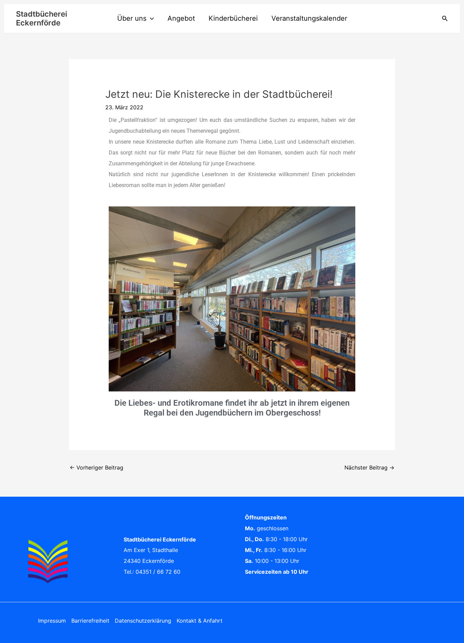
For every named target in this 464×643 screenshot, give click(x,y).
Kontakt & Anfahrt (199, 620)
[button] (150, 18)
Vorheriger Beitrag (96, 467)
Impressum (52, 620)
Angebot (181, 18)
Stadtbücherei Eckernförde (41, 18)
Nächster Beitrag (369, 467)
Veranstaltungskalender (309, 18)
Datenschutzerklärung (143, 620)
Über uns (131, 18)
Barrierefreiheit (90, 620)
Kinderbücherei (233, 18)
